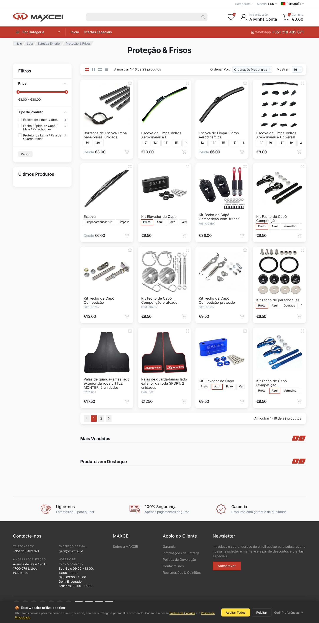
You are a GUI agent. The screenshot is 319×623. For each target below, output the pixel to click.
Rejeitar (261, 612)
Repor (25, 154)
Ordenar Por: (220, 69)
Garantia (169, 546)
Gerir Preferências (288, 612)
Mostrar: (283, 69)
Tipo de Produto (30, 112)
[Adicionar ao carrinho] (127, 152)
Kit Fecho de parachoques (277, 300)
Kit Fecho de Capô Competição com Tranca (219, 217)
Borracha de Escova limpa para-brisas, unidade (105, 135)
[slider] (18, 92)
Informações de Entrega (181, 553)
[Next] (109, 418)
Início (75, 32)
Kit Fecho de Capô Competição (271, 218)
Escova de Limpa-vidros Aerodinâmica (219, 135)
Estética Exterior (49, 43)
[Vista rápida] (130, 83)
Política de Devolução (179, 559)
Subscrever (227, 566)
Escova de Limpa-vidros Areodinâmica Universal (276, 135)
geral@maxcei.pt (71, 551)
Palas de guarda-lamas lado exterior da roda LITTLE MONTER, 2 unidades (107, 383)
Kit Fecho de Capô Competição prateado (159, 300)
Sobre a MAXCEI (125, 546)
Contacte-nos (173, 566)
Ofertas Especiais (98, 32)
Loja (30, 43)
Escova (90, 216)
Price (22, 83)
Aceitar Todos (236, 612)
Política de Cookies (182, 613)
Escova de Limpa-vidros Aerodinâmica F (161, 135)
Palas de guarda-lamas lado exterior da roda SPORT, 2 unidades (164, 383)
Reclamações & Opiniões (182, 573)
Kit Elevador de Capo (159, 216)
